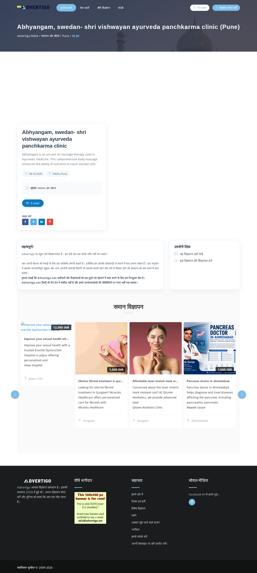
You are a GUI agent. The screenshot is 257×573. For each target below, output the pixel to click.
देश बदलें (84, 8)
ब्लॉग (134, 515)
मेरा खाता (202, 8)
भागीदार (136, 529)
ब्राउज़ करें (66, 8)
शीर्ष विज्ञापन (103, 8)
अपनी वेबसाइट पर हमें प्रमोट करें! (149, 543)
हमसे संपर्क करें (139, 536)
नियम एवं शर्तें (138, 501)
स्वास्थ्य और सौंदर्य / (51, 36)
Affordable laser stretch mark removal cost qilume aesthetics (174, 381)
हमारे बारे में (137, 494)
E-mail (34, 203)
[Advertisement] (128, 82)
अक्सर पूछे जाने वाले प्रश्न (146, 522)
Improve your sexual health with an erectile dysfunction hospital (68, 338)
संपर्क (121, 8)
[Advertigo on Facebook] (192, 502)
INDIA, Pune (59, 174)
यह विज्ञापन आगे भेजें (191, 254)
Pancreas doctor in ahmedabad (208, 381)
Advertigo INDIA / (28, 36)
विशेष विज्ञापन (139, 508)
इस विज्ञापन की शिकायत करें (195, 260)
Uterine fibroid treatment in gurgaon (103, 381)
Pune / (66, 36)
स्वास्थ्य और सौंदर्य (47, 188)
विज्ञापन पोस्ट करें (228, 8)
